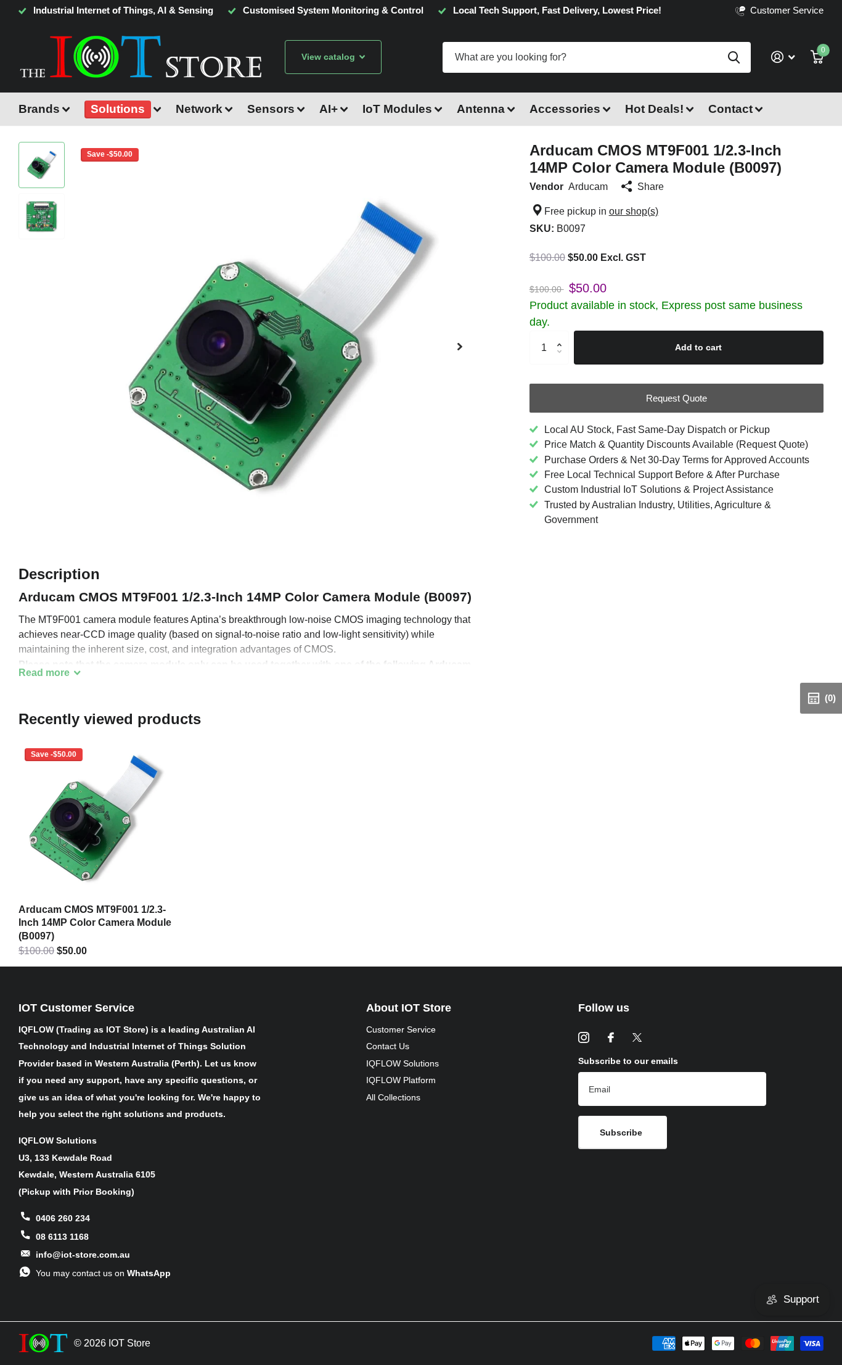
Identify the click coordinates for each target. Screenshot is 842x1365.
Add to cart (698, 347)
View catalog (329, 57)
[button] (459, 346)
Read (44, 672)
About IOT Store (408, 1008)
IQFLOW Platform (401, 1080)
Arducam (588, 186)
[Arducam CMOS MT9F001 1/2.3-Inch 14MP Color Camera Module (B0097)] (94, 818)
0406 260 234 (63, 1218)
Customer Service (401, 1029)
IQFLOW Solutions (402, 1063)
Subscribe (622, 1132)
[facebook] (611, 1037)
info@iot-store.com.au (83, 1255)
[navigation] (41, 165)
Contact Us (387, 1046)
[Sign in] (782, 57)
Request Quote (676, 398)
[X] (637, 1037)
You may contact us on (103, 1273)
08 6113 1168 (62, 1237)
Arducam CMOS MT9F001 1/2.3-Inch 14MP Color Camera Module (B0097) (94, 922)
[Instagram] (583, 1037)
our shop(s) (633, 211)
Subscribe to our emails (628, 1061)
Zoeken (734, 57)
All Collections (393, 1097)
